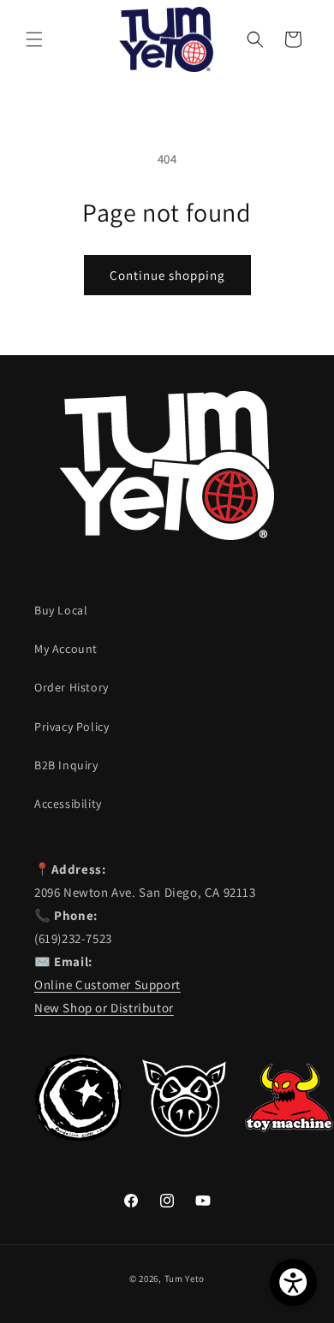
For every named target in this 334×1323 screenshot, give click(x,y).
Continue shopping (167, 275)
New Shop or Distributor (104, 1008)
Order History (71, 687)
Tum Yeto (185, 1278)
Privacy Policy (71, 726)
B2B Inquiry (66, 765)
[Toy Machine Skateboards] (289, 1137)
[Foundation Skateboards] (78, 1137)
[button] (34, 39)
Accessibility (68, 803)
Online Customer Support (107, 984)
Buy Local (60, 610)
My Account (66, 648)
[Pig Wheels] (184, 1137)
